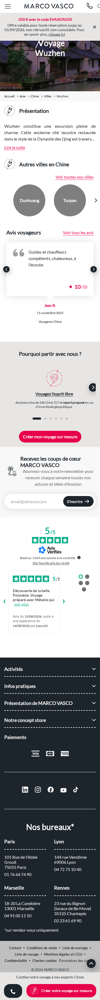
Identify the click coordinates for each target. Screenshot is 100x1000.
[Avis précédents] (4, 602)
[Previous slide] (4, 200)
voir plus (21, 604)
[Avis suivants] (63, 602)
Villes (47, 96)
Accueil (9, 96)
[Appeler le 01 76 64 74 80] (90, 6)
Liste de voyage (27, 954)
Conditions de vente (42, 948)
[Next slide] (95, 200)
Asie (23, 96)
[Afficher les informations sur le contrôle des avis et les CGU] (79, 557)
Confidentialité (16, 960)
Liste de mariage (75, 948)
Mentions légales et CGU (63, 954)
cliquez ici (57, 34)
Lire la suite (14, 147)
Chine (35, 96)
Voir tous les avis (78, 232)
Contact (15, 948)
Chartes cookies (44, 960)
